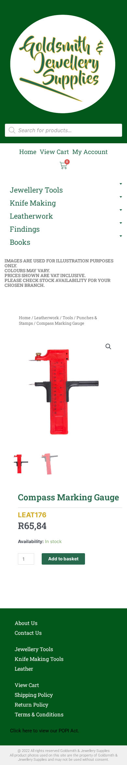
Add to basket (63, 558)
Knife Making (33, 203)
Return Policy (31, 704)
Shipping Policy (34, 694)
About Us (26, 622)
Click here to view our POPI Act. (44, 731)
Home (27, 151)
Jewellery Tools (36, 190)
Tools (68, 317)
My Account (90, 151)
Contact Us (28, 632)
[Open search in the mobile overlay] (63, 130)
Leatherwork (31, 216)
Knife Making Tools (39, 658)
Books (20, 242)
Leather (24, 668)
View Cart (54, 151)
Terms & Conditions (39, 714)
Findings (25, 229)
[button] (108, 346)
